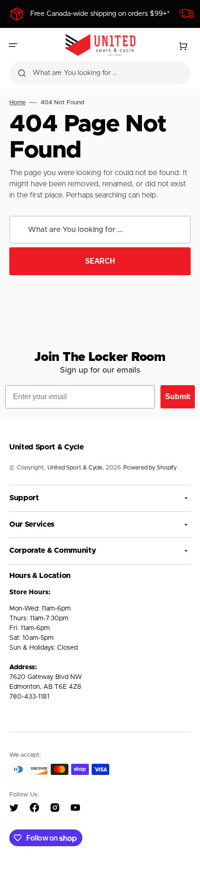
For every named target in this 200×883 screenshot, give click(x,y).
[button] (13, 45)
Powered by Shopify (150, 468)
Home (17, 103)
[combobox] (100, 73)
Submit (177, 397)
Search (100, 261)
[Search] (21, 73)
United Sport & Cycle (74, 468)
